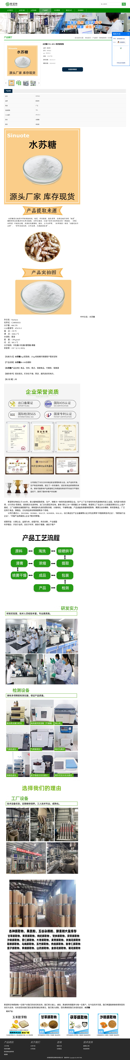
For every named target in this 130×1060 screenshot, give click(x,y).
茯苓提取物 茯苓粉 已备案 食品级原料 (78, 1035)
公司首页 (10, 10)
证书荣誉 (57, 10)
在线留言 (80, 10)
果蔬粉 (6, 1054)
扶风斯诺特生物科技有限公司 (55, 1057)
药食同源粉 (7, 1049)
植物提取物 (102, 38)
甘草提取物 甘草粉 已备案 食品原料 (49, 1035)
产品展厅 (45, 10)
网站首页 (88, 38)
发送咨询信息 (72, 69)
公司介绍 (22, 10)
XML (80, 1057)
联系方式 (69, 10)
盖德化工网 (86, 1046)
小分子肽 (6, 1046)
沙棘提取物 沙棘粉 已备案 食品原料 (108, 1035)
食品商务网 (86, 1049)
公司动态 (33, 10)
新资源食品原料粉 (9, 1051)
